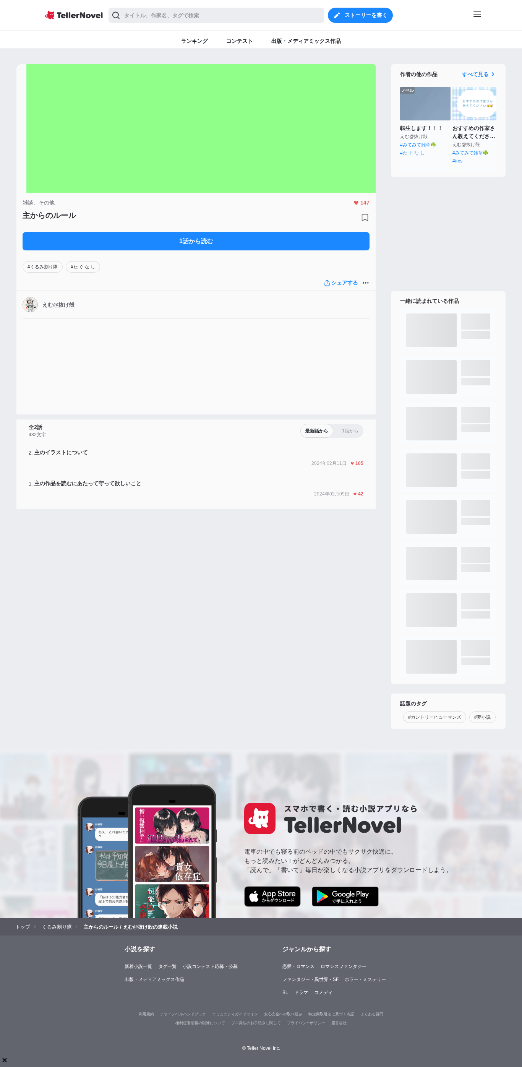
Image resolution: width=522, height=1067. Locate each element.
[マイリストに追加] (365, 217)
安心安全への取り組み (283, 1014)
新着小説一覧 (138, 966)
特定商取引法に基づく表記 (331, 1014)
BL (285, 992)
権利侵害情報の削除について (200, 1023)
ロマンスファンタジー (343, 966)
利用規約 (146, 1014)
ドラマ (301, 992)
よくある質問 (371, 1014)
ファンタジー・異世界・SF (310, 979)
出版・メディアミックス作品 (154, 979)
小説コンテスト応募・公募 (210, 966)
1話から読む (196, 241)
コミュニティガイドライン (235, 1014)
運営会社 (339, 1023)
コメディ (323, 992)
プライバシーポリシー (306, 1023)
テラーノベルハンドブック (183, 1014)
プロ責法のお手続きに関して (256, 1023)
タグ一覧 (167, 966)
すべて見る (475, 74)
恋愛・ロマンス (298, 966)
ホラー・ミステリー (365, 979)
